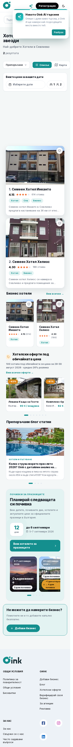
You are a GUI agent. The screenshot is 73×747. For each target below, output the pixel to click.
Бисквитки (9, 692)
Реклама (45, 708)
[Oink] (6, 5)
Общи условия (12, 687)
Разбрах (58, 32)
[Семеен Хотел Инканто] (35, 165)
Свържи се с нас (13, 733)
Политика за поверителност (12, 681)
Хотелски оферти (50, 689)
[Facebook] (43, 723)
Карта (63, 64)
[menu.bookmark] (29, 304)
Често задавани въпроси (13, 741)
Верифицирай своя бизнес (51, 697)
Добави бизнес (25, 628)
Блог (42, 684)
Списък (44, 64)
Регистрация (47, 5)
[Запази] (59, 151)
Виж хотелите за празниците (24, 545)
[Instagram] (58, 723)
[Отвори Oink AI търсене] (31, 6)
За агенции (46, 703)
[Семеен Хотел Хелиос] (35, 237)
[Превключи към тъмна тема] (63, 6)
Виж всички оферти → (20, 372)
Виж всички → (55, 293)
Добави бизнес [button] (49, 679)
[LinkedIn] (43, 736)
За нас (7, 728)
